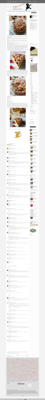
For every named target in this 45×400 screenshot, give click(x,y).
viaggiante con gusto (19, 11)
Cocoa (27, 362)
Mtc (31, 372)
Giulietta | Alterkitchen (10, 285)
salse (18, 376)
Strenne (14, 378)
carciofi (10, 361)
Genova (15, 368)
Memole (9, 170)
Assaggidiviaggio (31, 197)
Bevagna (23, 360)
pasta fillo (15, 374)
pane (27, 373)
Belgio (17, 360)
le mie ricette (16, 11)
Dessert (33, 365)
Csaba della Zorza (11, 363)
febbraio (31, 106)
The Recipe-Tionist (28, 379)
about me (12, 11)
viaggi (32, 380)
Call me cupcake (31, 211)
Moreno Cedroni (27, 372)
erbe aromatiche (27, 366)
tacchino (32, 378)
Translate (34, 111)
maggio (31, 91)
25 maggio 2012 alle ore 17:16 (15, 236)
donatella (9, 297)
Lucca (18, 371)
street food (12, 378)
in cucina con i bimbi (20, 369)
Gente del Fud (18, 368)
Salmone (9, 376)
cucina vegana (20, 365)
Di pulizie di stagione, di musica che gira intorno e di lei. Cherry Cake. (35, 136)
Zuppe (19, 381)
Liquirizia (7, 371)
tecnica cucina (20, 379)
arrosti (29, 359)
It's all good (32, 369)
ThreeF (30, 379)
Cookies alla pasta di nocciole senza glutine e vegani (35, 155)
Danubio (28, 365)
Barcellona (9, 360)
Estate (36, 366)
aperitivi (22, 359)
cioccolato (16, 362)
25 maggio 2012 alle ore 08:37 (12, 151)
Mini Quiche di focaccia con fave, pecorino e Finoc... (34, 99)
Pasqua (31, 373)
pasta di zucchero (12, 374)
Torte (35, 379)
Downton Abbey (17, 366)
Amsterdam (8, 359)
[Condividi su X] (10, 144)
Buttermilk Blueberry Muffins (32, 215)
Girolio (35, 368)
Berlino (18, 360)
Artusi (31, 359)
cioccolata (12, 362)
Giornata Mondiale (27, 368)
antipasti (17, 359)
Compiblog (36, 362)
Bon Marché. (31, 360)
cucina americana (16, 363)
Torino (33, 379)
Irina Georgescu (28, 369)
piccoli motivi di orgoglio (28, 11)
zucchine (18, 381)
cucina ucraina (17, 365)
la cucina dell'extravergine (34, 11)
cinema (9, 362)
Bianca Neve (10, 200)
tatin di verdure (11, 379)
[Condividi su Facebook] (11, 144)
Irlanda (30, 369)
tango (35, 378)
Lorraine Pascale (16, 371)
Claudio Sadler (24, 362)
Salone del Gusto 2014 (15, 376)
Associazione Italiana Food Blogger (34, 359)
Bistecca (29, 360)
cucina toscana (13, 365)
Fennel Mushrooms (32, 210)
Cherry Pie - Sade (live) (9, 15)
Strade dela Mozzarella (9, 378)
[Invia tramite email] (9, 144)
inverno (25, 369)
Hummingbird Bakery (8, 369)
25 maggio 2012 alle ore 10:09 (13, 182)
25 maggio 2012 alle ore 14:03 (14, 217)
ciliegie (7, 362)
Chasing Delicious (31, 213)
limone (33, 370)
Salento (7, 376)
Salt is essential (20, 376)
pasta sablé (24, 374)
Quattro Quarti (31, 375)
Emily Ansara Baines (24, 366)
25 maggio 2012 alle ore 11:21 (13, 200)
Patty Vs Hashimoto (34, 374)
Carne (12, 361)
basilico (13, 360)
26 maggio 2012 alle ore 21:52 (12, 290)
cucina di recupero (35, 363)
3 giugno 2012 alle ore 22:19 (12, 325)
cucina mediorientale (13, 364)
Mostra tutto (37, 190)
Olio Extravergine (13, 373)
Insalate (23, 369)
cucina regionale (23, 364)
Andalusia (10, 359)
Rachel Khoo (37, 375)
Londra (14, 371)
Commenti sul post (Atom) (11, 356)
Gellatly (13, 368)
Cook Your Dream (32, 216)
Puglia (29, 375)
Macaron (20, 371)
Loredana (9, 290)
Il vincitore (17, 369)
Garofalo (10, 368)
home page (10, 11)
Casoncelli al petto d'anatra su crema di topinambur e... (35, 187)
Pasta (9, 374)
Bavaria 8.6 (15, 360)
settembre (32, 88)
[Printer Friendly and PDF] (8, 144)
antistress (20, 359)
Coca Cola (26, 362)
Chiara (9, 250)
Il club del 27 (13, 369)
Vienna (8, 381)
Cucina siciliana (35, 364)
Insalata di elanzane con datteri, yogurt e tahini (35, 162)
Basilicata (11, 360)
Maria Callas (37, 371)
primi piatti (25, 375)
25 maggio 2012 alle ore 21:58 (12, 250)
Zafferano (14, 381)
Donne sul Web (14, 366)
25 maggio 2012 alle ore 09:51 (12, 170)
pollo (11, 375)
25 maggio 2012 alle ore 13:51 (12, 208)
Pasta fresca (17, 374)
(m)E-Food (9, 321)
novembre (32, 86)
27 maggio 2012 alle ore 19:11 (13, 302)
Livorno (12, 371)
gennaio (31, 107)
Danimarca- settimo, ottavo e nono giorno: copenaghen (35, 150)
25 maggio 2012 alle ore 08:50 (12, 157)
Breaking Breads (34, 360)
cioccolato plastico (19, 362)
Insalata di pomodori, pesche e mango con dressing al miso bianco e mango (35, 147)
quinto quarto (34, 375)
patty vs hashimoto (23, 11)
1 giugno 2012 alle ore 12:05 (12, 313)
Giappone (25, 368)
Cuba (13, 363)
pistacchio (8, 375)
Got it (37, 1)
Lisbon (10, 371)
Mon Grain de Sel (18, 372)
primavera (21, 375)
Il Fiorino (15, 369)
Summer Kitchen (24, 378)
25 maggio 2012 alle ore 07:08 (13, 148)
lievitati (28, 370)
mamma (27, 371)
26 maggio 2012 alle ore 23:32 (13, 297)
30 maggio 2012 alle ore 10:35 (12, 309)
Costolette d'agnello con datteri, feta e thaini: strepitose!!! (35, 171)
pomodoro (15, 375)
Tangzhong (37, 378)
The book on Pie (25, 379)
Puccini (27, 375)
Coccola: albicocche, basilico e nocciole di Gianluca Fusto (34, 198)
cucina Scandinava (31, 364)
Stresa (15, 378)
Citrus (21, 362)
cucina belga (19, 363)
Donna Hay (10, 366)
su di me (18, 378)
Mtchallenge (34, 372)
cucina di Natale (31, 363)
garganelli (8, 368)
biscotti (27, 360)
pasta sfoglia (26, 374)
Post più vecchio (27, 355)
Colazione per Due (33, 362)
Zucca (15, 381)
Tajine (33, 378)
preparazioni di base (18, 375)
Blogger (23, 395)
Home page (18, 355)
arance (27, 359)
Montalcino (21, 372)
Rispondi (9, 155)
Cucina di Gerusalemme (27, 363)
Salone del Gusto (12, 376)
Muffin (36, 372)
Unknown (9, 313)
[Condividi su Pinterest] (11, 144)
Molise (15, 372)
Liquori (9, 371)
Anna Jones (15, 359)
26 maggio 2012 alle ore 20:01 (15, 285)
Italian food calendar (35, 369)
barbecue (7, 360)
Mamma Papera (10, 317)
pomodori (13, 375)
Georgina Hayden (20, 368)
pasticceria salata (29, 374)
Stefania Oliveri (10, 217)
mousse (29, 372)
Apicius (24, 359)
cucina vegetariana (24, 365)
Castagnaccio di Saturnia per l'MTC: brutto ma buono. (34, 141)
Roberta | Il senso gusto (10, 236)
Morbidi (25, 372)
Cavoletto (11, 74)
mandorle (29, 371)
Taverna (14, 379)
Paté (32, 374)
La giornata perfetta (34, 182)
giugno (37, 368)
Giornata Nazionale (31, 368)
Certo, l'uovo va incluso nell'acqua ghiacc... (33, 23)
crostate (8, 363)
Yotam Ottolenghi (10, 381)
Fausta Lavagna (10, 302)
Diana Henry (35, 365)
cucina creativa (22, 363)
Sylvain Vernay (30, 378)
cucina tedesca (10, 365)
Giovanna (9, 148)
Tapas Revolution (9, 379)
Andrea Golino (12, 359)
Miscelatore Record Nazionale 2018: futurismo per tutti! (33, 195)
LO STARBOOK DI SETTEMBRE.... (34, 158)
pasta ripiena (21, 374)
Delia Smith (30, 365)
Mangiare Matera (32, 371)
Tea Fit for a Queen (16, 379)
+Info (25, 399)
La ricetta (8, 74)
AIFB (30, 175)
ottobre (31, 87)
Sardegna (31, 376)
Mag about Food (22, 371)
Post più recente (8, 355)
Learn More (34, 1)
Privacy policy (22, 388)
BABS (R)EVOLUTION (32, 201)
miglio (10, 372)
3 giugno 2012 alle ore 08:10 (13, 321)
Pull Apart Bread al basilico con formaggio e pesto (33, 193)
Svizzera (26, 378)
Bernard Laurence (21, 360)
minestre (12, 372)
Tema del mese (22, 379)
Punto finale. (34, 204)
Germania (23, 368)
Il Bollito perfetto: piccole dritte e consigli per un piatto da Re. (35, 132)
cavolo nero (20, 361)
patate (31, 374)
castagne (17, 361)
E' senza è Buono (20, 366)
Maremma (34, 371)
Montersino (23, 372)
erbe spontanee (30, 366)
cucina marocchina (10, 364)
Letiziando (9, 208)
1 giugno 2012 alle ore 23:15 (13, 317)
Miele (8, 372)
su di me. (21, 378)
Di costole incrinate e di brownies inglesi (35, 166)
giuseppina (9, 182)
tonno (32, 379)
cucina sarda (28, 364)
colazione (30, 362)
